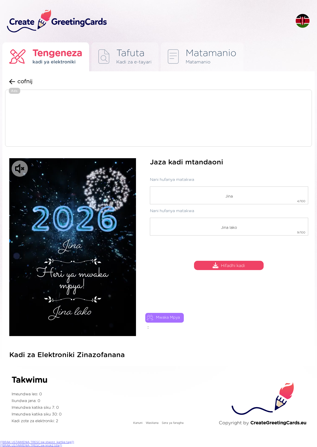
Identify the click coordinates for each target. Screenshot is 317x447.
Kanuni (137, 423)
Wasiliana (152, 423)
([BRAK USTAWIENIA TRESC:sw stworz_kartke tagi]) (37, 442)
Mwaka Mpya (168, 317)
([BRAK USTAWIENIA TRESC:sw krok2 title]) (31, 445)
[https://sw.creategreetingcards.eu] (147, 21)
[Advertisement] (158, 118)
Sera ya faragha (173, 423)
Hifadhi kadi (233, 266)
